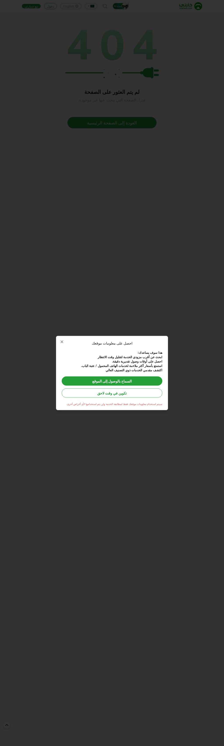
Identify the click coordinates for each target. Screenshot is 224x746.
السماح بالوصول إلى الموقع (112, 381)
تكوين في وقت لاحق (112, 393)
